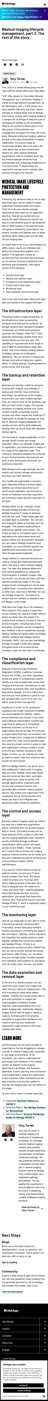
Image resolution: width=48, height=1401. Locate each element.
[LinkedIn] (11, 1140)
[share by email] (23, 65)
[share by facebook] (11, 65)
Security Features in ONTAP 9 (22, 1102)
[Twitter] (5, 1140)
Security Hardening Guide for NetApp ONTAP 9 (25, 1115)
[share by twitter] (5, 65)
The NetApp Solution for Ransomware (26, 1109)
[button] (45, 3)
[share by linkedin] (17, 65)
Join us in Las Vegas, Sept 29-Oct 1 (20, 16)
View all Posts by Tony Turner (31, 1209)
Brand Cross (9, 73)
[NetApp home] (10, 3)
